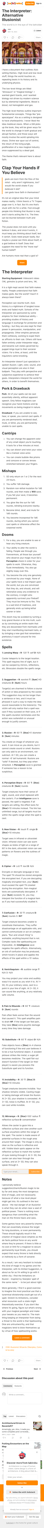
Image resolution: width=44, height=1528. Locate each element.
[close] (37, 1452)
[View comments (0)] (13, 37)
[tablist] (12, 1386)
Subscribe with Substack (23, 1492)
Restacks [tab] (18, 1386)
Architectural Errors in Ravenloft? (13, 1424)
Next (36, 1369)
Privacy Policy (30, 1502)
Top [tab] (4, 1416)
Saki (9, 29)
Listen (38, 31)
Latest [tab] (11, 1416)
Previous (9, 1369)
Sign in (39, 3)
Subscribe (30, 3)
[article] (22, 1430)
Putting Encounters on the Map (15, 1445)
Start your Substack (15, 1517)
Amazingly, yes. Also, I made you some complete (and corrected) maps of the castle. (16, 1430)
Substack (10, 1523)
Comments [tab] (7, 1386)
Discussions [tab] (20, 1416)
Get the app (34, 1517)
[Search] (39, 1416)
